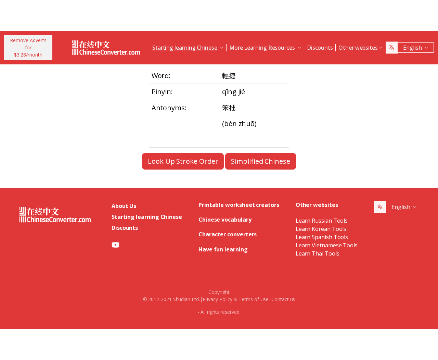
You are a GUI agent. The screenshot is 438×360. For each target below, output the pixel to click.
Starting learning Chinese (147, 217)
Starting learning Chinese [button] (185, 47)
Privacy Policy (217, 299)
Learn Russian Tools (322, 220)
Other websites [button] (358, 47)
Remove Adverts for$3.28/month (28, 47)
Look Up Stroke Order (183, 161)
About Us (124, 206)
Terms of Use (254, 299)
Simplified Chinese (260, 161)
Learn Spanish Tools (322, 237)
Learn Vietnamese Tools (327, 245)
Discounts (320, 47)
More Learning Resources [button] (262, 47)
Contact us (283, 299)
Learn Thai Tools (317, 253)
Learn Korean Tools (321, 229)
